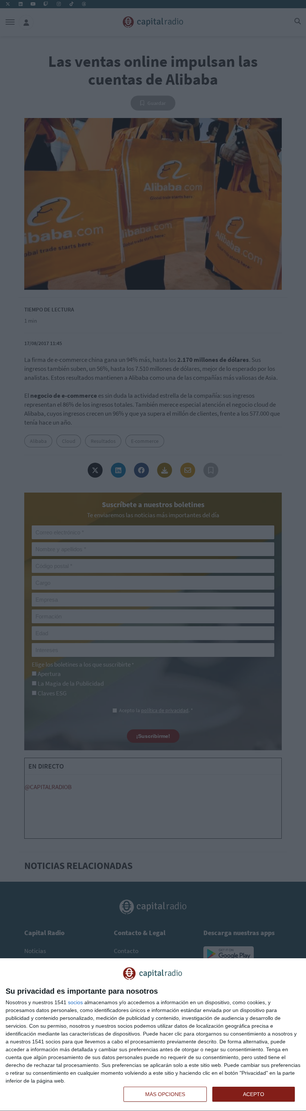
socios (75, 1002)
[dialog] (153, 1035)
